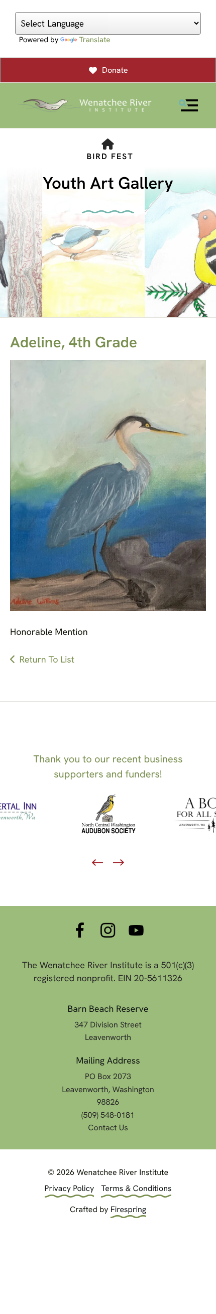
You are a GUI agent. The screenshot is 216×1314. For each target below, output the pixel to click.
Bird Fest (109, 156)
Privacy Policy (69, 1188)
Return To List (46, 660)
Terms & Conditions (136, 1188)
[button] (188, 105)
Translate (94, 40)
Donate (115, 70)
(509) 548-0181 (108, 1115)
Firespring (128, 1209)
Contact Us (108, 1127)
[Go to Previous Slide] (97, 862)
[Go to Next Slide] (118, 862)
